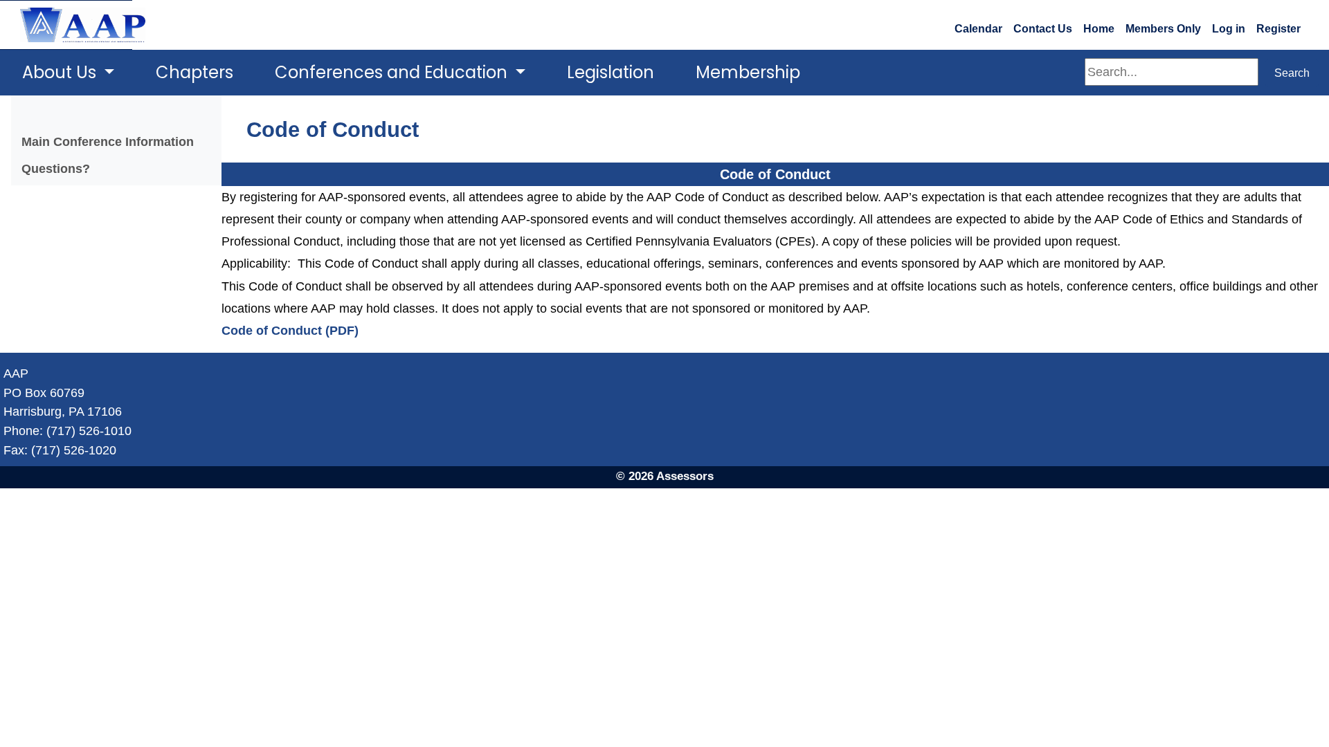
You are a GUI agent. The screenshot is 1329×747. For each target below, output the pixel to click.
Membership (748, 72)
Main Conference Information (107, 141)
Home (1098, 29)
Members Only (1163, 29)
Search (1292, 73)
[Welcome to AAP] (66, 25)
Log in (1228, 29)
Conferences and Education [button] (393, 72)
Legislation (610, 72)
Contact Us (1042, 29)
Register (1278, 29)
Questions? (55, 168)
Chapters (194, 72)
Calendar (978, 29)
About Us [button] (61, 72)
